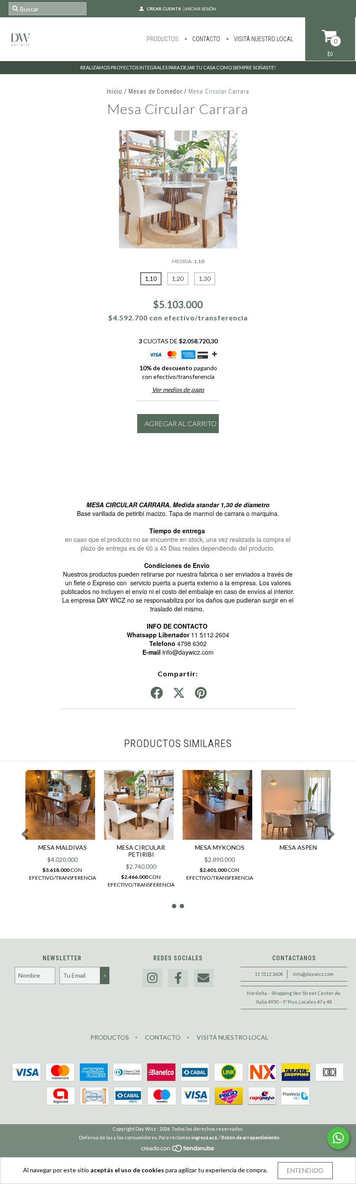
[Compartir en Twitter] (179, 693)
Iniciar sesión (200, 8)
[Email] (204, 978)
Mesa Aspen (298, 847)
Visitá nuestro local (263, 39)
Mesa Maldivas (62, 847)
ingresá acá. (204, 1137)
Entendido (305, 1170)
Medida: (188, 261)
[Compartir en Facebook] (157, 693)
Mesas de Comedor (156, 91)
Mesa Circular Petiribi (141, 851)
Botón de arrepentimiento (250, 1137)
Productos (162, 39)
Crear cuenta (164, 8)
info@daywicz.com (313, 974)
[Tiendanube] (178, 1150)
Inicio (114, 91)
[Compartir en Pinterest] (201, 693)
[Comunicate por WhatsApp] (338, 1138)
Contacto (205, 39)
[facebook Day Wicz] (178, 978)
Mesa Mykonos (219, 847)
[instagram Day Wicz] (152, 978)
